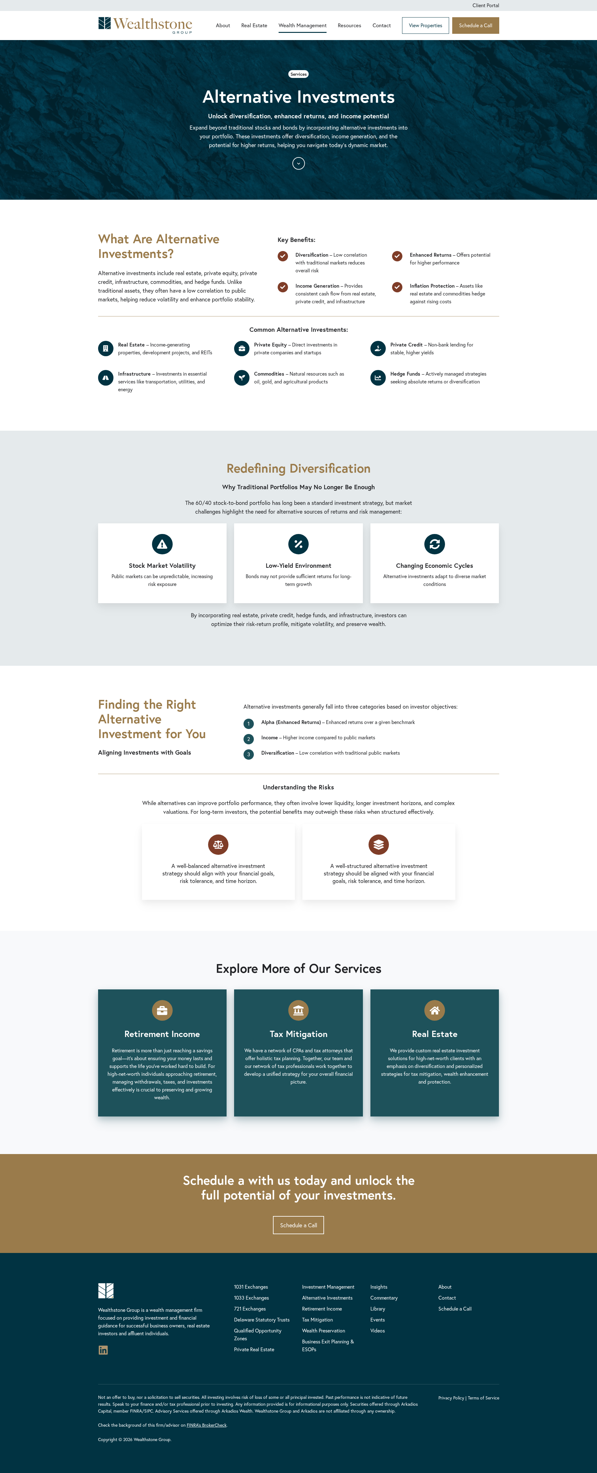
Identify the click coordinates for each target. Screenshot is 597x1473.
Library (377, 1308)
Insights (378, 1286)
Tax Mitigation (317, 1319)
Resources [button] (349, 25)
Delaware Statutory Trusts (262, 1319)
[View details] (103, 1350)
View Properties (425, 25)
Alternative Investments (327, 1297)
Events (377, 1319)
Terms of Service (483, 1398)
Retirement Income (322, 1308)
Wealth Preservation (323, 1330)
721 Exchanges (250, 1308)
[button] (298, 163)
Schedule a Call (475, 25)
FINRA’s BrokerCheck (207, 1425)
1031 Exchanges (251, 1286)
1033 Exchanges (251, 1297)
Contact (382, 25)
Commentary (384, 1297)
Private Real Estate (254, 1349)
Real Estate (254, 25)
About (223, 25)
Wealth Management (303, 25)
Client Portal (486, 5)
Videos (377, 1330)
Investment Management (328, 1286)
